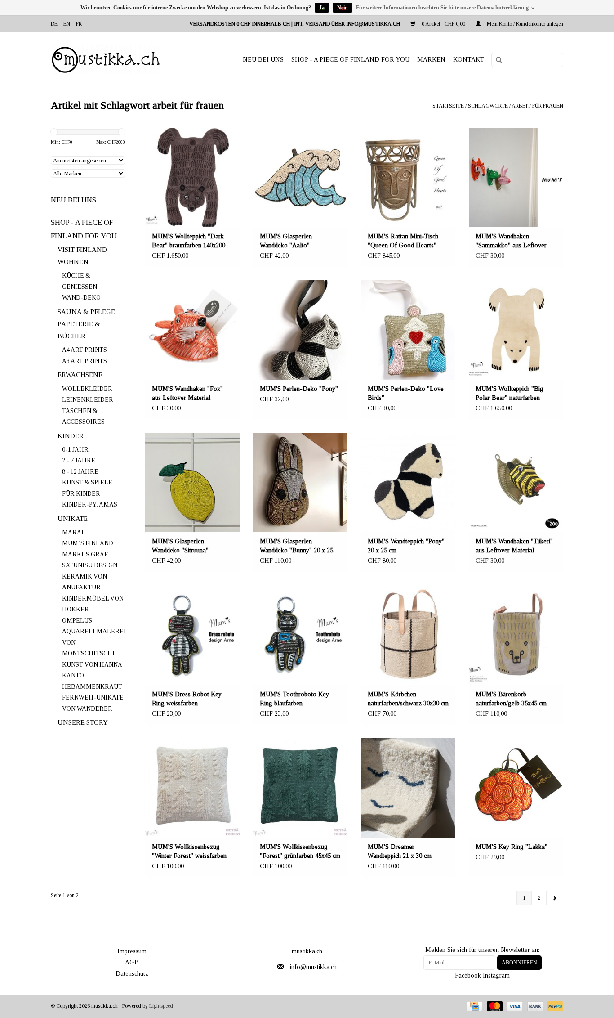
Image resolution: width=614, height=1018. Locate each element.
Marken (431, 59)
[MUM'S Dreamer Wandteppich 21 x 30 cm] (408, 788)
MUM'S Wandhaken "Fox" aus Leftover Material (187, 393)
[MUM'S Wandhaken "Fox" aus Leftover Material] (192, 330)
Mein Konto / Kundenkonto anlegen (524, 24)
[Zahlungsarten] (473, 1006)
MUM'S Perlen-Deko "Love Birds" (406, 393)
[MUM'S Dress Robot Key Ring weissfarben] (192, 635)
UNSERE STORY (83, 722)
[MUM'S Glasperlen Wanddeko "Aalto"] (300, 177)
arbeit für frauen (537, 106)
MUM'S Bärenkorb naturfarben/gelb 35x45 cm (511, 699)
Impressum (132, 951)
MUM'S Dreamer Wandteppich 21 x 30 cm (400, 851)
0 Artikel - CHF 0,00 (443, 24)
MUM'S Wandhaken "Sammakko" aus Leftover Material (511, 241)
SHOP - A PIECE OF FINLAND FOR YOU (350, 59)
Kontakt (468, 59)
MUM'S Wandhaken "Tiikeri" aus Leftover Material (514, 546)
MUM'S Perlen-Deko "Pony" (299, 389)
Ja (322, 7)
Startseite (448, 106)
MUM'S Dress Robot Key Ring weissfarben (187, 699)
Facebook (468, 975)
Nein (342, 7)
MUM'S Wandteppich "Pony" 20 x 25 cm (406, 546)
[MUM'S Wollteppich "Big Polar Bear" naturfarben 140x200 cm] (516, 330)
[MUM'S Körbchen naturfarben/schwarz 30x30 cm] (408, 635)
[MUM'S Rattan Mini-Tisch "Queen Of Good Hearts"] (408, 177)
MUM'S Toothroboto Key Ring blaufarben (294, 699)
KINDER (71, 435)
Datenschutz (132, 973)
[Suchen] (495, 60)
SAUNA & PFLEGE (86, 311)
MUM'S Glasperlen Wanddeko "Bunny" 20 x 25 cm (296, 546)
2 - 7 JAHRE (78, 460)
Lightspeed (161, 1006)
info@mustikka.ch (313, 967)
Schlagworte (488, 106)
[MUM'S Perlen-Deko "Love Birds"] (408, 330)
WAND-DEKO (81, 297)
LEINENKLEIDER (87, 399)
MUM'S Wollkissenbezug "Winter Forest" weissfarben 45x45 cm (189, 852)
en (66, 24)
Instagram (496, 975)
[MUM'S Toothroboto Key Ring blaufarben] (300, 635)
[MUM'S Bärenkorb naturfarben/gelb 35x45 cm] (516, 635)
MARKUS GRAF (85, 554)
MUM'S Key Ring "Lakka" (511, 846)
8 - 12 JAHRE (80, 471)
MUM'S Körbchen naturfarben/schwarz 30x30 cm (408, 699)
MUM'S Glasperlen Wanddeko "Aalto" (286, 241)
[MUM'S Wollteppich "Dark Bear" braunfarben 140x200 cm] (192, 177)
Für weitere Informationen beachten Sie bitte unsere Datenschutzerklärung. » (445, 7)
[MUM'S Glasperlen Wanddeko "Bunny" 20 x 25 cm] (300, 482)
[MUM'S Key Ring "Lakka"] (516, 788)
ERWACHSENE (80, 374)
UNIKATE (73, 518)
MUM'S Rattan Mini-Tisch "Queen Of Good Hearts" (403, 241)
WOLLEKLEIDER (87, 389)
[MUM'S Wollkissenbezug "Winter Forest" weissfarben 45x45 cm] (192, 788)
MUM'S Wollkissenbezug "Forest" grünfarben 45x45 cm (300, 851)
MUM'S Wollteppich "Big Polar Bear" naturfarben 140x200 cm (509, 394)
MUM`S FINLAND (87, 543)
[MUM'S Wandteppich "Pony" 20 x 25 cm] (408, 482)
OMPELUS (77, 620)
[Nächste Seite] (555, 898)
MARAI (73, 532)
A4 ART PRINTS (84, 349)
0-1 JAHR (75, 449)
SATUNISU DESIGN (89, 565)
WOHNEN (73, 261)
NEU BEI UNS (263, 59)
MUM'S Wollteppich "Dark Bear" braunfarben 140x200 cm (188, 241)
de (54, 24)
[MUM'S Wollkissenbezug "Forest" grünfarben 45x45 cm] (300, 788)
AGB (132, 962)
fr (79, 24)
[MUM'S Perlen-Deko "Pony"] (300, 330)
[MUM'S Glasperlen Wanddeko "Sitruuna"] (192, 482)
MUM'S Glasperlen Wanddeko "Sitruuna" (180, 546)
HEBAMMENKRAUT (92, 686)
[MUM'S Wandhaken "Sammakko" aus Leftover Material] (516, 177)
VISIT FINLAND (82, 249)
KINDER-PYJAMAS (89, 504)
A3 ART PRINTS (84, 361)
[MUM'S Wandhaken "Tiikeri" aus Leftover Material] (516, 482)
